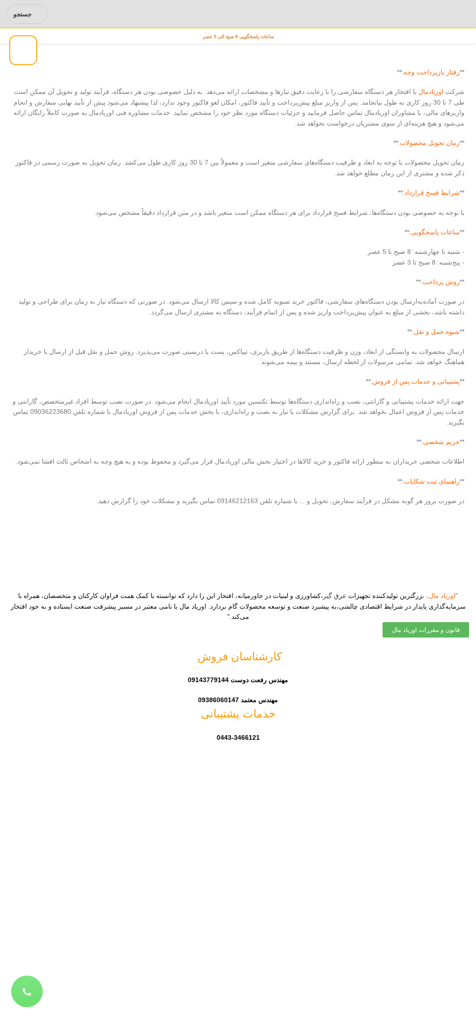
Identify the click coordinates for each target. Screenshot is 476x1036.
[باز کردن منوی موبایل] (465, 14)
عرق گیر (334, 595)
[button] (27, 992)
